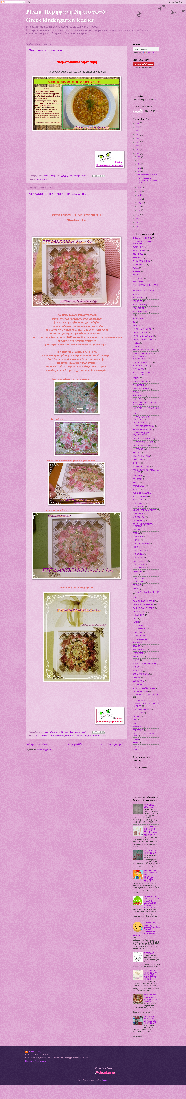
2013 (138, 223)
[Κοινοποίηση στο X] (98, 176)
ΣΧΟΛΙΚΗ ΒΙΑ (138, 615)
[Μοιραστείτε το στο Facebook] (101, 176)
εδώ (155, 100)
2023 (138, 127)
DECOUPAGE (93, 736)
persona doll (137, 727)
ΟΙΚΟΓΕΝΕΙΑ (138, 521)
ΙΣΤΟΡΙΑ (136, 463)
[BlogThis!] (96, 176)
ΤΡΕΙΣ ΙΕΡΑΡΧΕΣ (140, 636)
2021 (138, 135)
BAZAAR (136, 677)
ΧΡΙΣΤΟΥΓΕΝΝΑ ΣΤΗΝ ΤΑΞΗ (144, 664)
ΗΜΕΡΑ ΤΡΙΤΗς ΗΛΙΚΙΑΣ (143, 442)
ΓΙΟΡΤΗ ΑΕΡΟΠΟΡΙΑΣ (142, 329)
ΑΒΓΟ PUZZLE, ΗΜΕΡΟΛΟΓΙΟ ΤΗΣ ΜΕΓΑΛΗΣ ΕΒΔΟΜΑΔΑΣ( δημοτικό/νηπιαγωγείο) (152, 902)
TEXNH (136, 739)
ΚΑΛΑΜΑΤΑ (137, 476)
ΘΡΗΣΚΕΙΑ (69, 736)
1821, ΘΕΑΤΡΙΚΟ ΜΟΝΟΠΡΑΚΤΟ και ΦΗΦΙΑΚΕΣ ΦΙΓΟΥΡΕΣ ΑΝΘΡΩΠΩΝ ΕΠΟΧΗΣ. (152, 876)
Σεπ (139, 168)
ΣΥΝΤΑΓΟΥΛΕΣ (42, 179)
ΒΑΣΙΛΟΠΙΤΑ (138, 319)
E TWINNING (138, 684)
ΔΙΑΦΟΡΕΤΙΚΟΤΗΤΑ (141, 366)
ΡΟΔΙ (135, 575)
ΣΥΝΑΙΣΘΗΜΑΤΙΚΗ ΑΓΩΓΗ (144, 601)
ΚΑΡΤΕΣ (136, 482)
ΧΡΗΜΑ (136, 660)
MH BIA (136, 716)
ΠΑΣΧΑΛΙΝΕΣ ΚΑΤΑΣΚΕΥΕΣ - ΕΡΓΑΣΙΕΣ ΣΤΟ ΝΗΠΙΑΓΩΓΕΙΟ (150, 1020)
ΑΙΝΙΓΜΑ (136, 271)
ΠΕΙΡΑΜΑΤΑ (138, 537)
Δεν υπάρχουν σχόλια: (79, 176)
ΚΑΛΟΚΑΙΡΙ (138, 479)
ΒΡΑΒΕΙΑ (137, 325)
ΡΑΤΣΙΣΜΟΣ (138, 571)
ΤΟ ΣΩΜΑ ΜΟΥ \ (140, 629)
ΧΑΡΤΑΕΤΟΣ (138, 653)
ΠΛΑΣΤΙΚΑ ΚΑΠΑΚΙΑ (141, 543)
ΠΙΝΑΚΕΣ (137, 540)
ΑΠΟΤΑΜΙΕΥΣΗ (139, 305)
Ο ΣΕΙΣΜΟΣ (149, 953)
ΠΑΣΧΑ (136, 533)
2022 (138, 131)
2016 (138, 153)
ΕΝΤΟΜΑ (136, 392)
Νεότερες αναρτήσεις (37, 744)
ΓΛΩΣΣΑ (136, 343)
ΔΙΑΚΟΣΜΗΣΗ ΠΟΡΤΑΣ (142, 353)
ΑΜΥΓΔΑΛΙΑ (138, 278)
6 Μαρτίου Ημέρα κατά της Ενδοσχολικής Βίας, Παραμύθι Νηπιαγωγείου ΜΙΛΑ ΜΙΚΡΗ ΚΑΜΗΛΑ (146, 929)
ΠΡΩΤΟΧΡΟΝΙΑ (139, 568)
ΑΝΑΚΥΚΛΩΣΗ (139, 282)
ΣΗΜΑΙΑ (136, 589)
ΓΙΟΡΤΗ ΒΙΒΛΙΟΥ (140, 332)
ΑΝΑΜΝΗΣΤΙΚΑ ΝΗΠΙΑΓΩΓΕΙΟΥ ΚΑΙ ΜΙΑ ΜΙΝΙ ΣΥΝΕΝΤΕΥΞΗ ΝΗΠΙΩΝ (150, 975)
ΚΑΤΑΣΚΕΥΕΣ (81, 736)
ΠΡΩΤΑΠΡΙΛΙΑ (139, 557)
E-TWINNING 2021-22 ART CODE (146, 695)
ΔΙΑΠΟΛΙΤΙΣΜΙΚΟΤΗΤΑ (142, 362)
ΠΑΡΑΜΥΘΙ (137, 530)
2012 (138, 226)
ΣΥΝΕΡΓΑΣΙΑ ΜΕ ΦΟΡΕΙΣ (143, 608)
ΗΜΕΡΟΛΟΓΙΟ (139, 449)
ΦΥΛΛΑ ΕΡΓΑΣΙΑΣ (140, 650)
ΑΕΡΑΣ (136, 268)
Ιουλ (140, 188)
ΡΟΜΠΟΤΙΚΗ (138, 578)
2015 (138, 215)
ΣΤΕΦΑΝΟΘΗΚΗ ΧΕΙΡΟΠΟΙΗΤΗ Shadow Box (57, 194)
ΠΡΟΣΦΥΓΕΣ (138, 554)
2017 (138, 150)
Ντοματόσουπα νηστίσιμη (46, 50)
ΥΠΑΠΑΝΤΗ (137, 643)
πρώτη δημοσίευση (140, 561)
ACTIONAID (137, 671)
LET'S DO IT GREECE (142, 709)
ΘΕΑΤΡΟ (136, 453)
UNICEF (136, 746)
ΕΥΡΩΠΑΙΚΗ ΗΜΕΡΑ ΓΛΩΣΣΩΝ (146, 408)
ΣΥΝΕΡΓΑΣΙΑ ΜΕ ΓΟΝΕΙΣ (143, 605)
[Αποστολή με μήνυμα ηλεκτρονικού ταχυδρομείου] (93, 176)
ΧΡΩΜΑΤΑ (137, 667)
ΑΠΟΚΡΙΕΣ (137, 301)
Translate (151, 53)
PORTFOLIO (138, 730)
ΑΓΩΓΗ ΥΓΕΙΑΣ (139, 264)
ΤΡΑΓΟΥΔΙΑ (138, 632)
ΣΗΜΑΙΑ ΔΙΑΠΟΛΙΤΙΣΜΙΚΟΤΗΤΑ (146, 592)
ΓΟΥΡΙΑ (136, 346)
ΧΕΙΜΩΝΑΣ (137, 657)
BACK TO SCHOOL (141, 674)
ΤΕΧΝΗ (136, 622)
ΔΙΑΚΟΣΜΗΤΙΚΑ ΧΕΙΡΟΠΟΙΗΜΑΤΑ (50, 736)
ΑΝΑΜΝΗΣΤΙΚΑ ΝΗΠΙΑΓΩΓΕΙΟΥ (146, 285)
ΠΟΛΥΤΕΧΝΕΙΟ (139, 550)
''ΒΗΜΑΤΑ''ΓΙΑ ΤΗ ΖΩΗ (142, 238)
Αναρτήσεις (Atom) (44, 750)
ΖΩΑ (134, 414)
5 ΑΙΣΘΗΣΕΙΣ (138, 258)
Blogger (105, 1080)
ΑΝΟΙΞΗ (136, 294)
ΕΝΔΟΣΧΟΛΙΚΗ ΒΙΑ (141, 389)
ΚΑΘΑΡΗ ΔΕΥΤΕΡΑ (141, 466)
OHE (135, 723)
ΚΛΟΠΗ (136, 489)
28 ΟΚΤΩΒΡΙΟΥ (139, 251)
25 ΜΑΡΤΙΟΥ (138, 247)
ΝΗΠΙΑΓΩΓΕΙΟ (139, 517)
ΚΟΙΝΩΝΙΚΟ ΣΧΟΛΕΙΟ (142, 493)
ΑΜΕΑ (135, 275)
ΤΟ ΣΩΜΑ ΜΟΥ (139, 625)
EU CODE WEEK (140, 700)
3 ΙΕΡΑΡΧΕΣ (138, 254)
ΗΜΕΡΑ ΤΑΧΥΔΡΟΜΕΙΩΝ (143, 439)
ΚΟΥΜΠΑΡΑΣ (138, 500)
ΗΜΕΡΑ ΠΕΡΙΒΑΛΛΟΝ (142, 430)
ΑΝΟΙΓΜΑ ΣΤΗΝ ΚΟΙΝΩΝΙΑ (144, 291)
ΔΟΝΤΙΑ (136, 378)
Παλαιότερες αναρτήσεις (114, 744)
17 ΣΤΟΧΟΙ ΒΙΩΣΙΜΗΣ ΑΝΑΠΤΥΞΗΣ (142, 243)
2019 (138, 142)
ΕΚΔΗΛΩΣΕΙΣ (138, 385)
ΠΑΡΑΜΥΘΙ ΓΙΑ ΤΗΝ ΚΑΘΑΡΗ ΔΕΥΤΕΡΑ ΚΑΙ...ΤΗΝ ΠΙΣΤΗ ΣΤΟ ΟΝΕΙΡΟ (151, 831)
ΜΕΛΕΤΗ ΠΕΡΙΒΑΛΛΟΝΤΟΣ (144, 510)
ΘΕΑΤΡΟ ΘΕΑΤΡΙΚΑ (141, 456)
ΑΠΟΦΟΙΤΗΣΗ (138, 308)
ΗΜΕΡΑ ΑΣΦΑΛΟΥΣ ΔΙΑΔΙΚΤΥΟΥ (141, 418)
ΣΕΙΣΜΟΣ (137, 585)
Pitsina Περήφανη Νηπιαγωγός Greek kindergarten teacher (67, 15)
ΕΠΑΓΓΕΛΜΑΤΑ (139, 396)
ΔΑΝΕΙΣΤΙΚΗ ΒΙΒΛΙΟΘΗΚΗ (144, 350)
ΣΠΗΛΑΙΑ (137, 598)
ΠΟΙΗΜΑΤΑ (137, 547)
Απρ (140, 199)
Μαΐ (139, 195)
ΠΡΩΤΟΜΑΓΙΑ (138, 564)
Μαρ (140, 203)
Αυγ (139, 172)
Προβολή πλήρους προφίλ (35, 1061)
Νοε (139, 160)
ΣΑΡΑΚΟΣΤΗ (138, 582)
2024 (138, 123)
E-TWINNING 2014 (140, 691)
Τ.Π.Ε (135, 618)
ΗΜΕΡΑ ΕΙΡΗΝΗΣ (140, 423)
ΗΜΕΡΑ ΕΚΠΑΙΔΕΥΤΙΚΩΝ (143, 426)
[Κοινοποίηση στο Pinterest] (103, 176)
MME (135, 720)
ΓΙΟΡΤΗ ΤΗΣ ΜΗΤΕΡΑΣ (142, 339)
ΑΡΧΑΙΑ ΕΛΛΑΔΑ (140, 312)
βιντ (134, 322)
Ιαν (139, 210)
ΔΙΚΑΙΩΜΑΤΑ (138, 369)
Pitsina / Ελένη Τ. (35, 1052)
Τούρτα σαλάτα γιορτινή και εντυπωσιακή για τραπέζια (150, 998)
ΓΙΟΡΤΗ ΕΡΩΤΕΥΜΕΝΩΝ (143, 336)
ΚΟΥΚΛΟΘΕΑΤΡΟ (140, 496)
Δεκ (139, 157)
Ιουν (140, 191)
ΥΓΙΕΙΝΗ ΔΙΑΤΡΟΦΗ (141, 639)
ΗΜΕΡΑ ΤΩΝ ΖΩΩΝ (141, 446)
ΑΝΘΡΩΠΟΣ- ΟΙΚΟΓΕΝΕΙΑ (149, 806)
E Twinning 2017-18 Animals (144, 688)
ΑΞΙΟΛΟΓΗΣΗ (138, 298)
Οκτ (139, 164)
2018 (138, 146)
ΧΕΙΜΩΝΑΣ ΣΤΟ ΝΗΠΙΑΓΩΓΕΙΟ (150, 852)
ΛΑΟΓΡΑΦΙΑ (138, 503)
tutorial (103, 736)
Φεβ (139, 207)
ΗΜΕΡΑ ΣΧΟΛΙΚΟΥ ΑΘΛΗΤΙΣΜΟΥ (141, 434)
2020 (138, 138)
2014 (138, 219)
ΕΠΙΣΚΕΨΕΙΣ (138, 399)
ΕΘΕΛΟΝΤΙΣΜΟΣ (140, 382)
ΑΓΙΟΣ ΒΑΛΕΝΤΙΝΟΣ (141, 261)
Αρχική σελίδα (75, 744)
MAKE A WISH (139, 713)
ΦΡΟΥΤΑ (136, 646)
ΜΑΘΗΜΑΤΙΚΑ (139, 507)
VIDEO (135, 750)
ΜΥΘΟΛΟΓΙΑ (138, 514)
